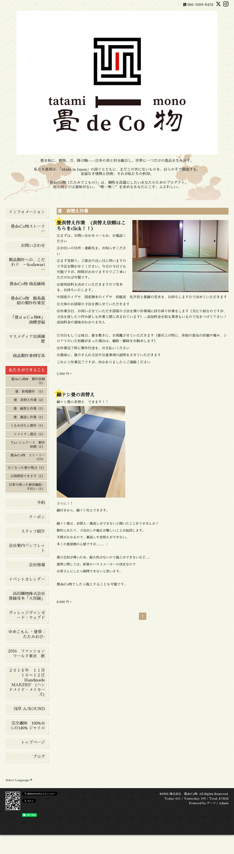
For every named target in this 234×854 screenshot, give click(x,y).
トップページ (33, 742)
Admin (224, 803)
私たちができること (27, 370)
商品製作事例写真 (29, 356)
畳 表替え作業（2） (29, 400)
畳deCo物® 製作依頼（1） (28, 381)
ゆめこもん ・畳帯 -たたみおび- (26, 634)
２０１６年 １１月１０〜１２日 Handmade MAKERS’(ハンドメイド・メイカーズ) (28, 682)
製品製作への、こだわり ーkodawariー (27, 265)
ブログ (39, 757)
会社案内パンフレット (27, 548)
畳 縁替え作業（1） (29, 408)
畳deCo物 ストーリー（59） (27, 457)
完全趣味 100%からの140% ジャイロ (27, 725)
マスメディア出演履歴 (27, 339)
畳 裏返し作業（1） (29, 417)
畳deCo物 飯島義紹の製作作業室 (28, 300)
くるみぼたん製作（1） (27, 425)
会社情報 (37, 565)
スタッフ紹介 (33, 531)
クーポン (37, 517)
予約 (41, 503)
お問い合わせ (33, 246)
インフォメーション (27, 212)
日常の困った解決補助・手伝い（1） (27, 486)
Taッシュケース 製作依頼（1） (28, 444)
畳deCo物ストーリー (28, 228)
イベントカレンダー (27, 579)
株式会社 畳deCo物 (183, 793)
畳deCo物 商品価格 (27, 284)
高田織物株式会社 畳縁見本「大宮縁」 (28, 596)
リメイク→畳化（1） (29, 434)
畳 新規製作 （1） (30, 391)
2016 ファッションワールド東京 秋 (27, 653)
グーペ (211, 803)
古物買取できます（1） (27, 476)
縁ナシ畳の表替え (76, 394)
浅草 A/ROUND (29, 709)
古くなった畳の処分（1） (27, 467)
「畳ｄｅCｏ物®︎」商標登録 (28, 319)
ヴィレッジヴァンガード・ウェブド (27, 615)
